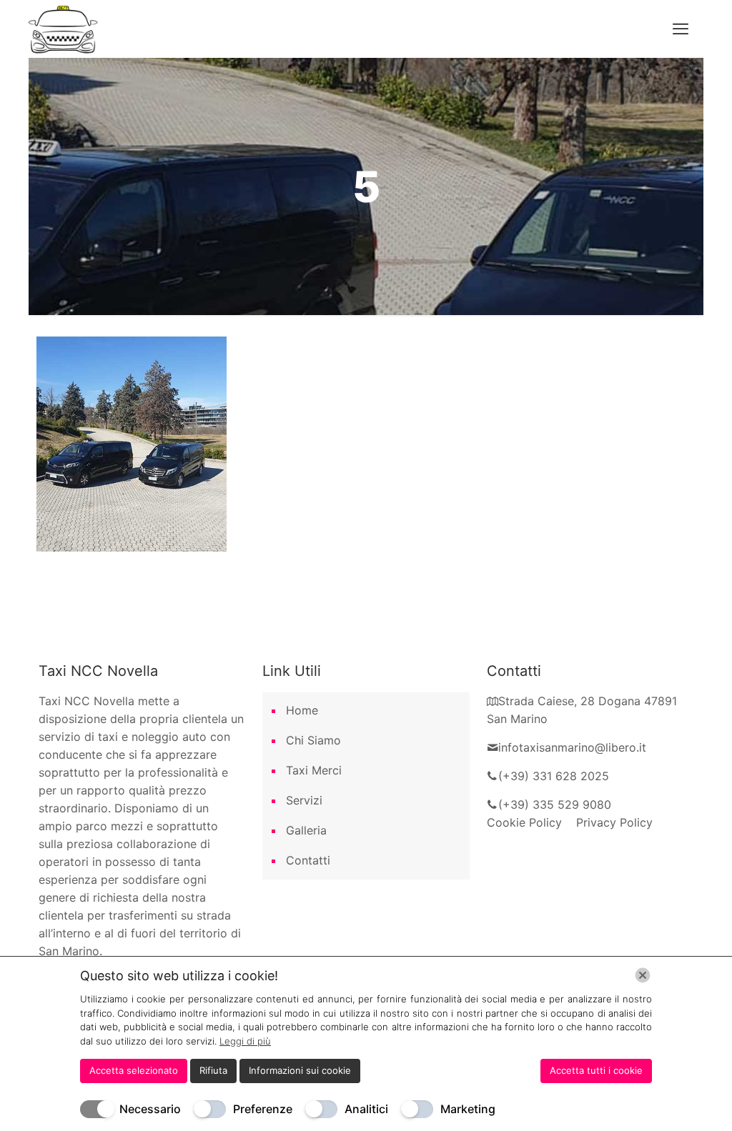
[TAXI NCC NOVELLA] (64, 28)
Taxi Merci (314, 770)
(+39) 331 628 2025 (553, 776)
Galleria (306, 830)
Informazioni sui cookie (300, 1070)
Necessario (150, 1109)
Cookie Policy (531, 822)
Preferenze (262, 1109)
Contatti (308, 860)
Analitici (366, 1109)
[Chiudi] (642, 975)
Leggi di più (245, 1041)
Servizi (304, 800)
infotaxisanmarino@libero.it (572, 747)
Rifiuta (213, 1070)
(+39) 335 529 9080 (554, 804)
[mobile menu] (680, 28)
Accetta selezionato (133, 1070)
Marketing (467, 1109)
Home (302, 710)
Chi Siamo (313, 740)
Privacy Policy (614, 822)
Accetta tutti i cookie (596, 1070)
